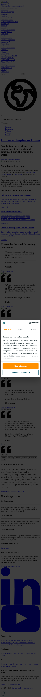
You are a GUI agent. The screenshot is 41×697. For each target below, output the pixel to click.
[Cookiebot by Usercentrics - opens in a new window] (29, 323)
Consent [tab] (7, 329)
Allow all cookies (20, 366)
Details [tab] (20, 329)
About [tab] (33, 329)
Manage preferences (19, 372)
